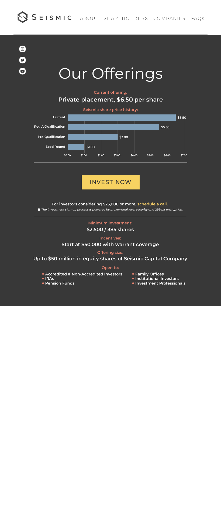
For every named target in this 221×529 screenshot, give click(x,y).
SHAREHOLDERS (126, 18)
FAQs (198, 18)
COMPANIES (169, 18)
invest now (111, 182)
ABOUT (89, 18)
